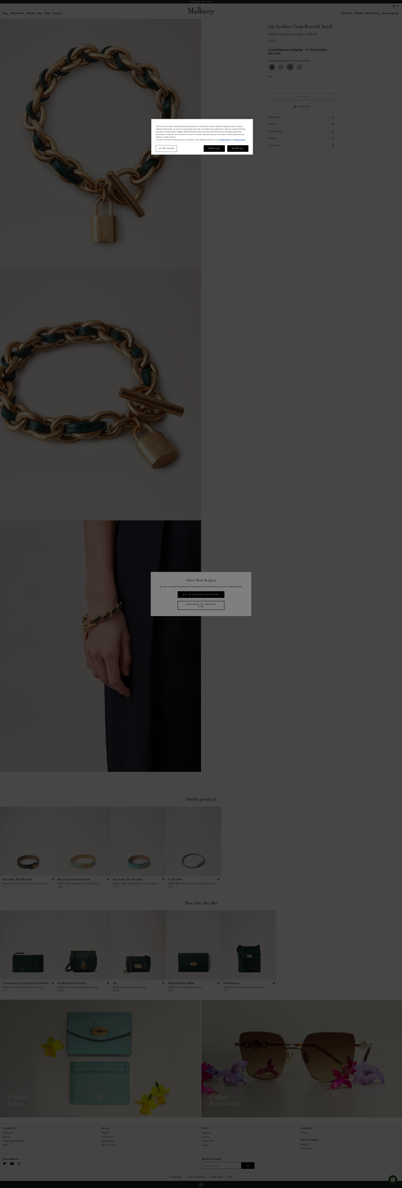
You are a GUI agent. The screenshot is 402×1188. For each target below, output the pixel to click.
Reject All (214, 148)
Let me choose (166, 148)
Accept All (238, 148)
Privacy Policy (239, 140)
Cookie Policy (224, 140)
